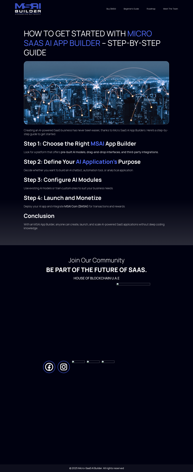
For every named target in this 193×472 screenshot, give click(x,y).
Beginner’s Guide (131, 8)
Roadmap (151, 8)
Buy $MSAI (111, 8)
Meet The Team (170, 8)
